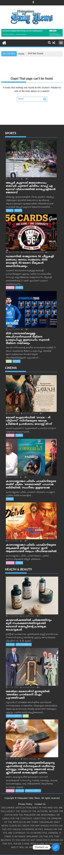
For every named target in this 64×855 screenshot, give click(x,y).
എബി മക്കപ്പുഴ (29, 759)
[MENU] (61, 43)
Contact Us (40, 804)
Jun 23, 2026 (13, 759)
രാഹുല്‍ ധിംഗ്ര (28, 616)
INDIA (9, 361)
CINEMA (19, 435)
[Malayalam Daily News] (4, 43)
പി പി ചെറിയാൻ (30, 413)
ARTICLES (10, 644)
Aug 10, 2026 (13, 413)
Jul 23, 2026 (13, 541)
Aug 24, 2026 (13, 329)
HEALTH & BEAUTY (23, 644)
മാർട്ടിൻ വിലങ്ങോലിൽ (33, 252)
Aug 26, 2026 (13, 179)
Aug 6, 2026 (13, 477)
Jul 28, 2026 (13, 616)
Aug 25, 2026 (13, 252)
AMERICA (10, 288)
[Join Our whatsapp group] (56, 847)
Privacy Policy (25, 804)
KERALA (10, 210)
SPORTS (18, 210)
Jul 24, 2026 (13, 687)
